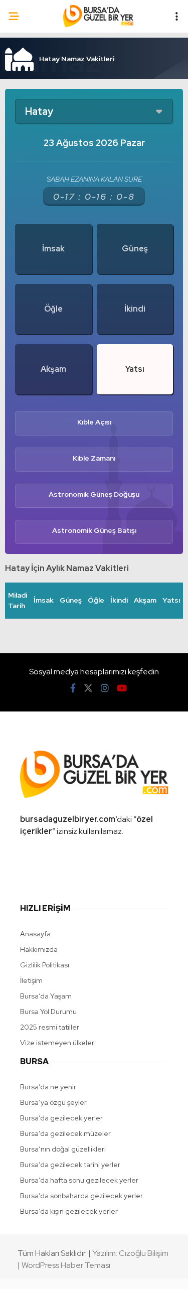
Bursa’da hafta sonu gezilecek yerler (79, 1180)
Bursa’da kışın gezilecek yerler (69, 1211)
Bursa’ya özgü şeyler (53, 1102)
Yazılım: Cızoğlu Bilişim (130, 1253)
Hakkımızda (39, 949)
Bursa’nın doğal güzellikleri (63, 1149)
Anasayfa (35, 933)
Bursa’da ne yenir (48, 1086)
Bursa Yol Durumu (48, 1011)
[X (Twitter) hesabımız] (88, 688)
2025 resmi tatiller (49, 1027)
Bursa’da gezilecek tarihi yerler (70, 1164)
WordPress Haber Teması (66, 1265)
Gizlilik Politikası (44, 964)
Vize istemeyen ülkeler (57, 1042)
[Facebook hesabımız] (73, 688)
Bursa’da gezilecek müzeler (65, 1133)
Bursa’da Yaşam (46, 995)
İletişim (31, 980)
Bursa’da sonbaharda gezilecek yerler (81, 1195)
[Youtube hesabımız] (122, 688)
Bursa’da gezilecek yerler (61, 1117)
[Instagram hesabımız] (105, 688)
